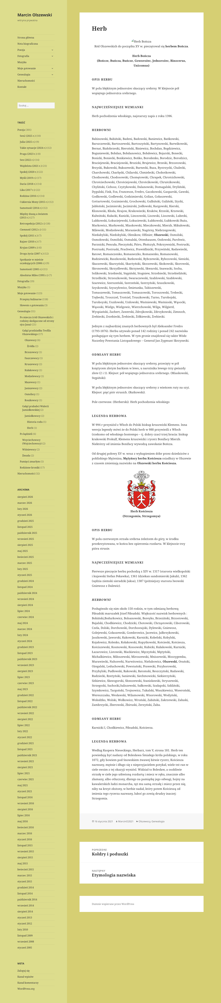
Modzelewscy (32, 376)
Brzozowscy (31, 352)
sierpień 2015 (25, 857)
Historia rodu (35, 422)
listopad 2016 (25, 797)
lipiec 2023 (23, 677)
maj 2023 (22, 689)
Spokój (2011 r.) (29, 235)
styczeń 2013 (24, 917)
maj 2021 (22, 785)
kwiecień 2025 (25, 557)
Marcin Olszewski (34, 15)
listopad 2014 (25, 893)
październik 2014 (27, 899)
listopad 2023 (25, 653)
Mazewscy (31, 382)
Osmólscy (30, 394)
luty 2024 (22, 635)
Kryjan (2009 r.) (29, 247)
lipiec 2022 (23, 725)
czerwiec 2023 (25, 683)
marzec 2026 (24, 503)
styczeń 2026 (24, 515)
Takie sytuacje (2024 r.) (33, 147)
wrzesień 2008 (25, 941)
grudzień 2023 (25, 647)
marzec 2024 (24, 629)
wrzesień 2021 (25, 761)
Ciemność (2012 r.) (30, 229)
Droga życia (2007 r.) (32, 253)
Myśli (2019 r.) (28, 178)
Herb (30, 428)
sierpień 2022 (25, 719)
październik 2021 (27, 755)
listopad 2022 (25, 701)
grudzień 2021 (25, 743)
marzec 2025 (24, 563)
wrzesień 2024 (25, 599)
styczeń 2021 (24, 791)
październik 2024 (27, 593)
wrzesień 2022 (25, 713)
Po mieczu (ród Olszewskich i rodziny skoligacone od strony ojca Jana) (37, 321)
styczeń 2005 (24, 947)
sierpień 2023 (25, 671)
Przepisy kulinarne (31, 299)
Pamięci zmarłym (30, 461)
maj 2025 (22, 551)
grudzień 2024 (25, 581)
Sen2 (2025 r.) (28, 135)
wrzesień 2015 (25, 851)
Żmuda (26, 455)
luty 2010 (22, 929)
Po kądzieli (26, 434)
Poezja (21, 50)
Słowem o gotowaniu (32, 305)
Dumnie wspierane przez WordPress (113, 904)
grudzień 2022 (25, 695)
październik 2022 (27, 707)
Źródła (31, 346)
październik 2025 (27, 533)
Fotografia (23, 56)
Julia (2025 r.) (27, 141)
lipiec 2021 (23, 773)
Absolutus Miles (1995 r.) (34, 275)
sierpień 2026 (25, 496)
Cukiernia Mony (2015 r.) (34, 202)
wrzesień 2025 (25, 539)
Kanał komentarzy (27, 982)
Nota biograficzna (27, 43)
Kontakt (21, 86)
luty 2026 (22, 509)
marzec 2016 (24, 833)
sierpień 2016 (25, 809)
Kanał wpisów (25, 976)
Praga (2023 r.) (28, 153)
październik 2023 (27, 659)
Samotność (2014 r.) (31, 208)
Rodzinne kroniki (30, 467)
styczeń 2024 (24, 641)
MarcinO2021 (126, 821)
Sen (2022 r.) (27, 160)
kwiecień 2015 (25, 869)
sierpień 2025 (25, 545)
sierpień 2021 (25, 767)
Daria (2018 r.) (28, 184)
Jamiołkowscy (32, 416)
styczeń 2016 (24, 839)
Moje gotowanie (26, 68)
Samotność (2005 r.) (31, 269)
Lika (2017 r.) (27, 190)
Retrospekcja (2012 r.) (32, 223)
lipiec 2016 (23, 815)
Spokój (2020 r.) (29, 172)
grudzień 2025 (25, 521)
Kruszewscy (31, 364)
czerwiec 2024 (25, 617)
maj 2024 (22, 623)
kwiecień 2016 (25, 827)
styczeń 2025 (24, 575)
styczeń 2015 (24, 881)
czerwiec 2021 (25, 779)
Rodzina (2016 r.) (29, 196)
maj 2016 (22, 821)
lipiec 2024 (23, 611)
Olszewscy (31, 340)
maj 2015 (22, 863)
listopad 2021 (25, 749)
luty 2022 (22, 731)
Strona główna (25, 37)
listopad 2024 (25, 587)
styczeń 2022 (24, 737)
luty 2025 (22, 569)
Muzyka (21, 62)
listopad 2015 (25, 845)
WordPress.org (26, 988)
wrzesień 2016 (25, 803)
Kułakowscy (31, 370)
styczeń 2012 (24, 923)
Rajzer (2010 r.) (29, 241)
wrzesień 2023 (25, 665)
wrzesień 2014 (25, 905)
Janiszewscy (31, 388)
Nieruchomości (26, 80)
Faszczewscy (32, 358)
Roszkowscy (31, 400)
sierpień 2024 (25, 605)
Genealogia (23, 74)
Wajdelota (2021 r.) (31, 166)
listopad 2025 (25, 527)
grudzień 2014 (25, 887)
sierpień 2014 (25, 911)
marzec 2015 (24, 875)
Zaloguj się (23, 970)
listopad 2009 (25, 935)
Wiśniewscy (29, 449)
